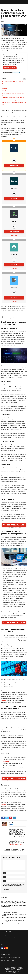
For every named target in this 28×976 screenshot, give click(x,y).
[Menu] (2, 2)
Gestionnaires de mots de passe (10, 6)
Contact (16, 968)
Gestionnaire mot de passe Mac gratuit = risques (13, 100)
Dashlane (4, 86)
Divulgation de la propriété (16, 969)
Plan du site (19, 967)
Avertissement (7, 968)
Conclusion (4, 106)
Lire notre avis (14, 168)
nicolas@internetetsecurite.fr (15, 844)
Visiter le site (14, 198)
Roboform (4, 88)
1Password (4, 85)
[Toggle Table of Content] (24, 79)
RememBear (5, 92)
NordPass (4, 90)
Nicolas (2, 21)
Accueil (2, 6)
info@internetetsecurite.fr (9, 934)
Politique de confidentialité (11, 967)
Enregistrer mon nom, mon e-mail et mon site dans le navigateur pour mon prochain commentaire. (13, 885)
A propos (13, 968)
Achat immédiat (14, 165)
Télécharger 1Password (15, 525)
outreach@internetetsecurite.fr (16, 937)
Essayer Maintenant (14, 231)
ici (17, 617)
